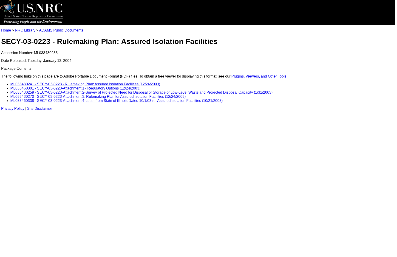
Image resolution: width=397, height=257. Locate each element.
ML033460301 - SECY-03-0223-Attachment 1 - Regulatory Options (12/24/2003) (75, 88)
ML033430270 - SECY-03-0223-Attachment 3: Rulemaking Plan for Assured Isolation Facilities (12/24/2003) (98, 96)
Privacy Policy (12, 108)
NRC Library (25, 30)
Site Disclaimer (39, 108)
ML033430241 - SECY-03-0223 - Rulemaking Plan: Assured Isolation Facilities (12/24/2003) (85, 84)
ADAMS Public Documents (61, 30)
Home (6, 30)
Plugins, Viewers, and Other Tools (258, 76)
